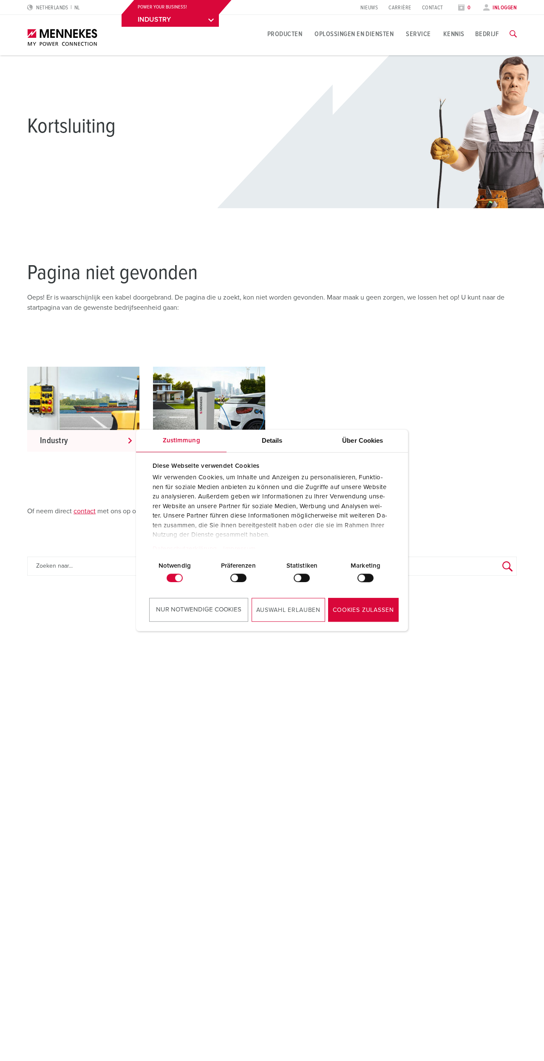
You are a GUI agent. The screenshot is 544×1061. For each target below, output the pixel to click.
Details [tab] (272, 440)
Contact (432, 8)
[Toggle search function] (513, 34)
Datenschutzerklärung (185, 549)
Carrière (399, 8)
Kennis (454, 34)
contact (85, 511)
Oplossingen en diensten (354, 34)
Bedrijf (487, 34)
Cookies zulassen (363, 610)
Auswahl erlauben (288, 610)
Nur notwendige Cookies (198, 609)
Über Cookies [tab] (362, 440)
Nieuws (369, 8)
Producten (284, 34)
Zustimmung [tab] (181, 440)
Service (418, 34)
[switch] (238, 578)
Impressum (239, 549)
